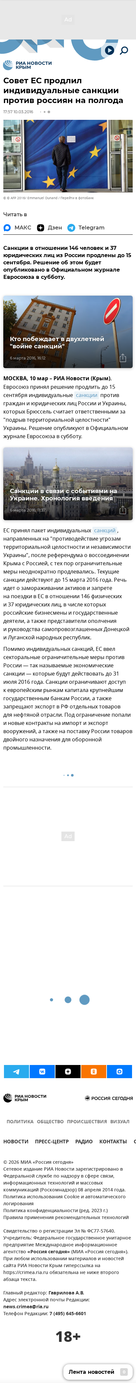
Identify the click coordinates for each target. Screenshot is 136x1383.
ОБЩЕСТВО (50, 1122)
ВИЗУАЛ (119, 1122)
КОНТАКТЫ (113, 1142)
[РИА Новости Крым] (27, 65)
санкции (86, 395)
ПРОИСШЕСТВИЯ (87, 1122)
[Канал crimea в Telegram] (16, 1071)
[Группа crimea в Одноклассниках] (93, 1071)
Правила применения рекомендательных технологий (66, 1218)
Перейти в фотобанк (77, 198)
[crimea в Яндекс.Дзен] (68, 1071)
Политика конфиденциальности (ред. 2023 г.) (55, 1211)
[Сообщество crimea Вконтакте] (42, 1071)
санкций (105, 531)
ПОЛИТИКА (20, 1122)
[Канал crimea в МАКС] (119, 1071)
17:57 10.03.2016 (18, 111)
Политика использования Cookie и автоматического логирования (64, 1200)
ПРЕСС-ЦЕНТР (52, 1142)
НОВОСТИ (15, 1142)
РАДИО (84, 1142)
